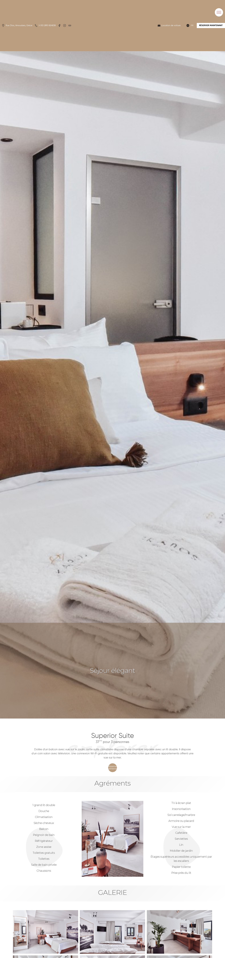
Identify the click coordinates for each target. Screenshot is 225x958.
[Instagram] (64, 25)
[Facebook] (59, 25)
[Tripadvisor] (69, 25)
